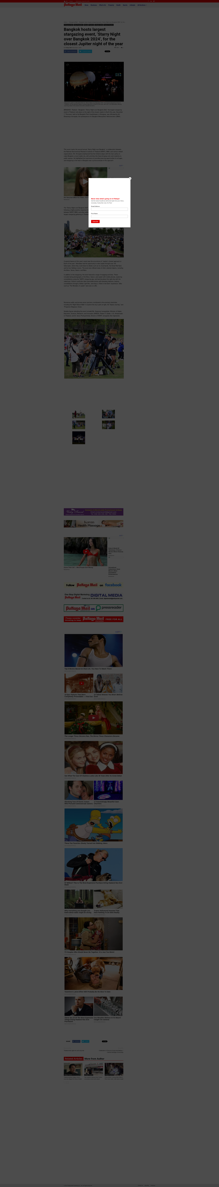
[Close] (130, 178)
